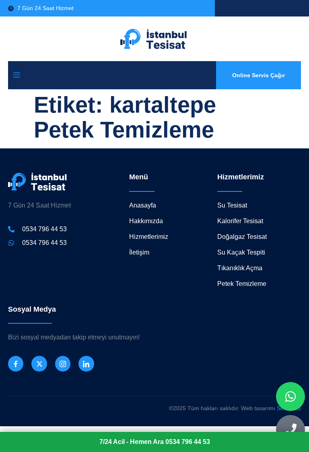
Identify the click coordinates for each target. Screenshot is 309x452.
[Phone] (290, 429)
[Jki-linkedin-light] (86, 363)
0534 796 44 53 (154, 441)
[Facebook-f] (15, 363)
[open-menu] (16, 75)
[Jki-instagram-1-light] (62, 363)
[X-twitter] (39, 363)
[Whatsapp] (290, 396)
